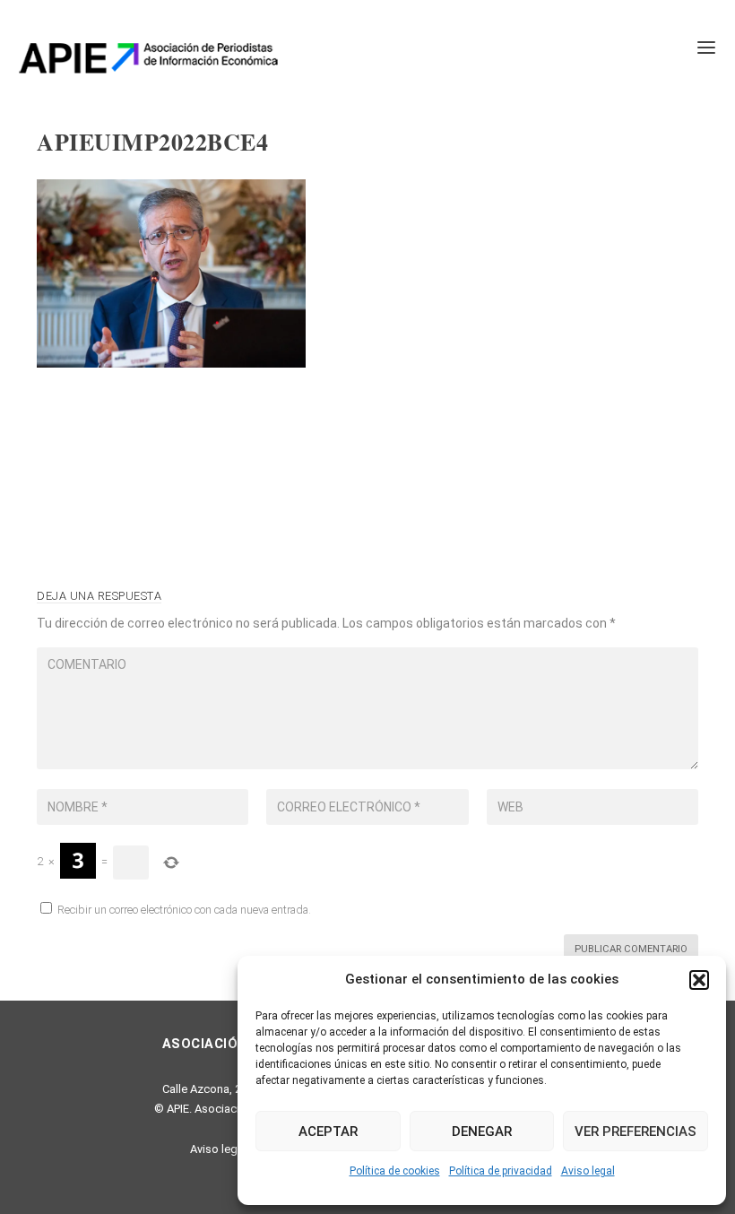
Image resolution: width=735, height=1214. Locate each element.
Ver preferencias (635, 1131)
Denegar (482, 1131)
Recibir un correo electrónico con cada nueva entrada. (184, 909)
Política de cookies (395, 1171)
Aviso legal (588, 1171)
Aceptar (328, 1131)
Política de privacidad (500, 1171)
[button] (699, 980)
